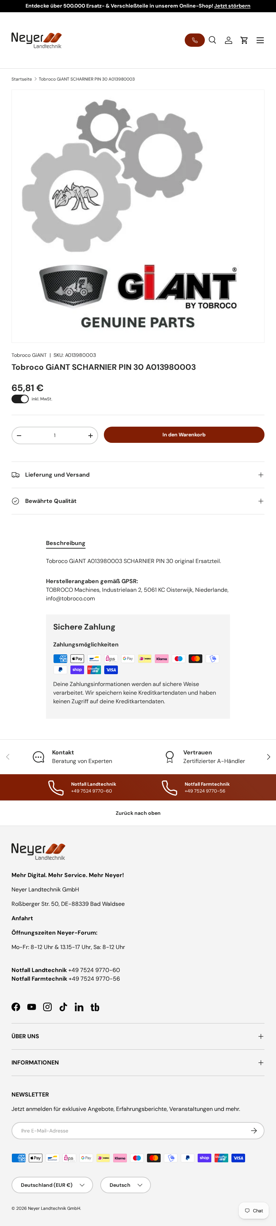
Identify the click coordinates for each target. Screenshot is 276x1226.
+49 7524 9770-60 (94, 970)
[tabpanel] (138, 561)
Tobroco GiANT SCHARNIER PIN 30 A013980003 (87, 79)
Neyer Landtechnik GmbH (54, 1208)
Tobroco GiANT (29, 355)
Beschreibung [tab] (66, 543)
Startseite (22, 79)
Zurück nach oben (138, 813)
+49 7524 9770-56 (94, 978)
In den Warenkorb (184, 434)
